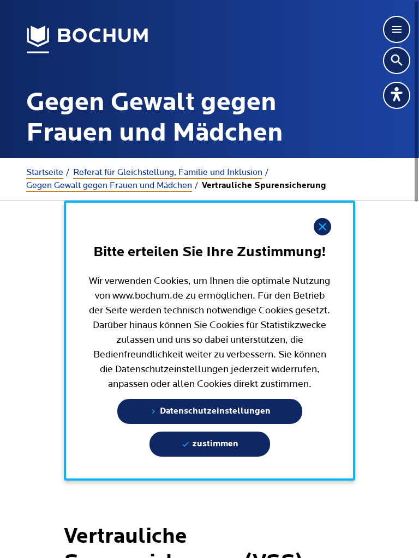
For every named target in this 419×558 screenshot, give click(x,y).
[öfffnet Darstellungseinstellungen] (396, 95)
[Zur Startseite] (87, 39)
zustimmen (214, 444)
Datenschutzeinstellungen (214, 411)
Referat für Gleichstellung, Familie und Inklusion (167, 172)
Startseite (44, 172)
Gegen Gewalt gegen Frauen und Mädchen (109, 185)
